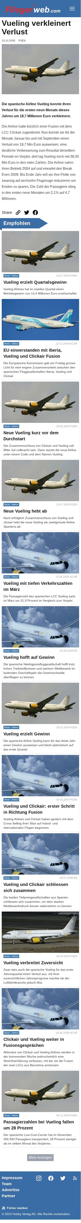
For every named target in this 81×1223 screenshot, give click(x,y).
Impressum (12, 1178)
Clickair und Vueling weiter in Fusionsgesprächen (40, 990)
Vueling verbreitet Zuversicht (23, 914)
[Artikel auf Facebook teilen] (35, 212)
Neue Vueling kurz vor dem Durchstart (31, 384)
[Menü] (72, 8)
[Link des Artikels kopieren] (18, 212)
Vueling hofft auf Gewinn (20, 608)
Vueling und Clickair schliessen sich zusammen (38, 836)
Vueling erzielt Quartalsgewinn (25, 233)
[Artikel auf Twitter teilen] (26, 212)
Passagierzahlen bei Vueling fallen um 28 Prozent (40, 1073)
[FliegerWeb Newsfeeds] (75, 1178)
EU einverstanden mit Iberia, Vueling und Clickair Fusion (39, 304)
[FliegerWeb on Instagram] (39, 1187)
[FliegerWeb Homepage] (32, 8)
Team (7, 1184)
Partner (8, 1196)
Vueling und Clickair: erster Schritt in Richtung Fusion (37, 760)
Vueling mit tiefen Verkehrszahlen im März (34, 534)
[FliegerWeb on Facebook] (51, 1187)
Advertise (10, 1190)
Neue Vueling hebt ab (18, 462)
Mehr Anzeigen (40, 1157)
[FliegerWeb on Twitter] (63, 1187)
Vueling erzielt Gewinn (19, 685)
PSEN (22, 40)
